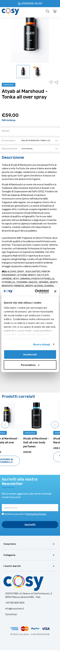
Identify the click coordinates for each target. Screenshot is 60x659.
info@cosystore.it (14, 608)
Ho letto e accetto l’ (25, 514)
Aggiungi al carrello (45, 457)
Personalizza (28, 364)
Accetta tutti (30, 354)
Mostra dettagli (41, 344)
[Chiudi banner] (55, 291)
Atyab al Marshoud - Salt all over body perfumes (14, 442)
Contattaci (11, 614)
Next (54, 424)
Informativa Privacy (36, 514)
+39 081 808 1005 (14, 602)
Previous (5, 424)
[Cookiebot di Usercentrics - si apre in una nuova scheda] (36, 291)
